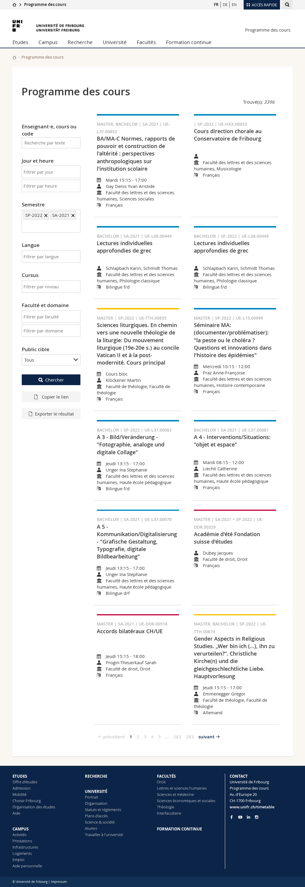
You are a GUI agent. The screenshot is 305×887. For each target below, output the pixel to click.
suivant (206, 737)
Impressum (59, 882)
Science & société (100, 822)
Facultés (146, 42)
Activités (20, 834)
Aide (16, 813)
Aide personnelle (27, 866)
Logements (22, 853)
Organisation (96, 803)
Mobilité (20, 794)
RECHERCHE (96, 776)
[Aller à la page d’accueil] (14, 4)
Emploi (18, 859)
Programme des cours (45, 4)
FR (216, 4)
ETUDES (20, 776)
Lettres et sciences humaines (182, 788)
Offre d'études (25, 782)
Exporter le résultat (54, 414)
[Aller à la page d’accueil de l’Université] (48, 26)
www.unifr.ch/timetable (252, 807)
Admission (22, 788)
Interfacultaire (169, 813)
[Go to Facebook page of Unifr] (232, 817)
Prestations (22, 841)
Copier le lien (55, 397)
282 (177, 737)
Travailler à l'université (104, 834)
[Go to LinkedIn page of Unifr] (248, 817)
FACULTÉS (166, 776)
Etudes (20, 42)
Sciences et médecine (175, 794)
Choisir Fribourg (27, 800)
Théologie (165, 807)
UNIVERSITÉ (96, 791)
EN (234, 4)
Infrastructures (25, 847)
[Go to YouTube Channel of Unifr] (240, 817)
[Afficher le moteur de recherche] (287, 4)
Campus (47, 42)
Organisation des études (34, 807)
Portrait (91, 797)
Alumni (91, 828)
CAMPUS (21, 829)
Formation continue (188, 42)
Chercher (54, 380)
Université (115, 42)
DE (225, 4)
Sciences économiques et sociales (186, 800)
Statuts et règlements (103, 809)
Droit (161, 782)
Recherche (80, 42)
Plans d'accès (96, 815)
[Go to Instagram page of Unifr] (256, 817)
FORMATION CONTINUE (179, 829)
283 (190, 737)
